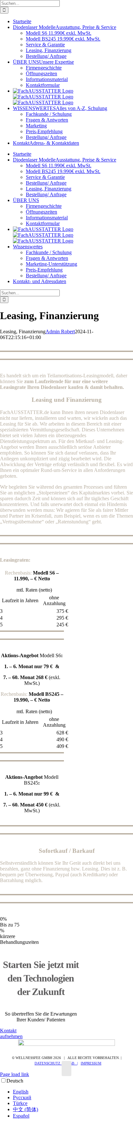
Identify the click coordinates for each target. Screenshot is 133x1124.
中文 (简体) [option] (25, 1109)
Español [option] (21, 1116)
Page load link (14, 1074)
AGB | (72, 1063)
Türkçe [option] (20, 1103)
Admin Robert (60, 331)
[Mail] (66, 1068)
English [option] (20, 1091)
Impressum (91, 1063)
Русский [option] (22, 1097)
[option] (73, 1092)
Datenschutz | (49, 1063)
